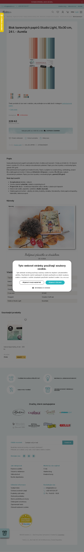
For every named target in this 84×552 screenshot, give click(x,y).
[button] (42, 288)
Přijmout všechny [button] (55, 282)
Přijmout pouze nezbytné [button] (32, 282)
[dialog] (42, 275)
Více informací (64, 277)
